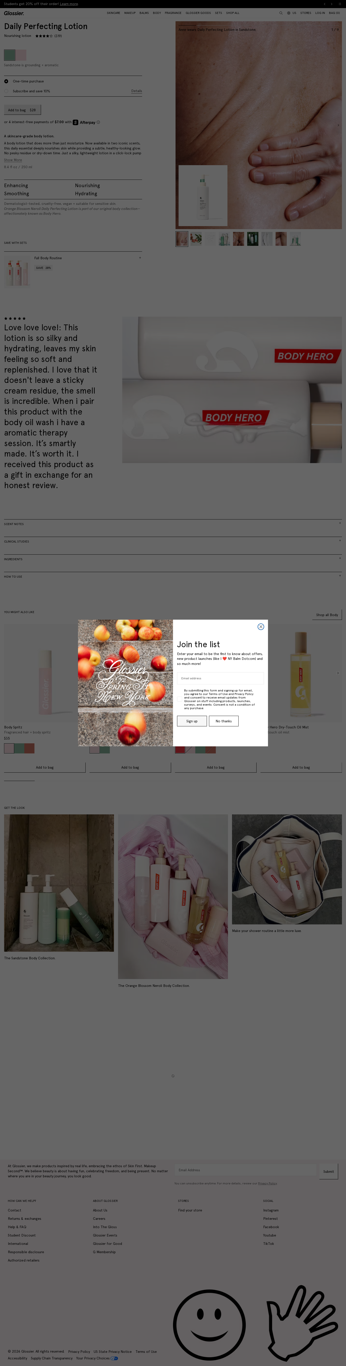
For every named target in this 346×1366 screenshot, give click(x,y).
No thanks (224, 721)
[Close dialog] (261, 627)
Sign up (192, 721)
